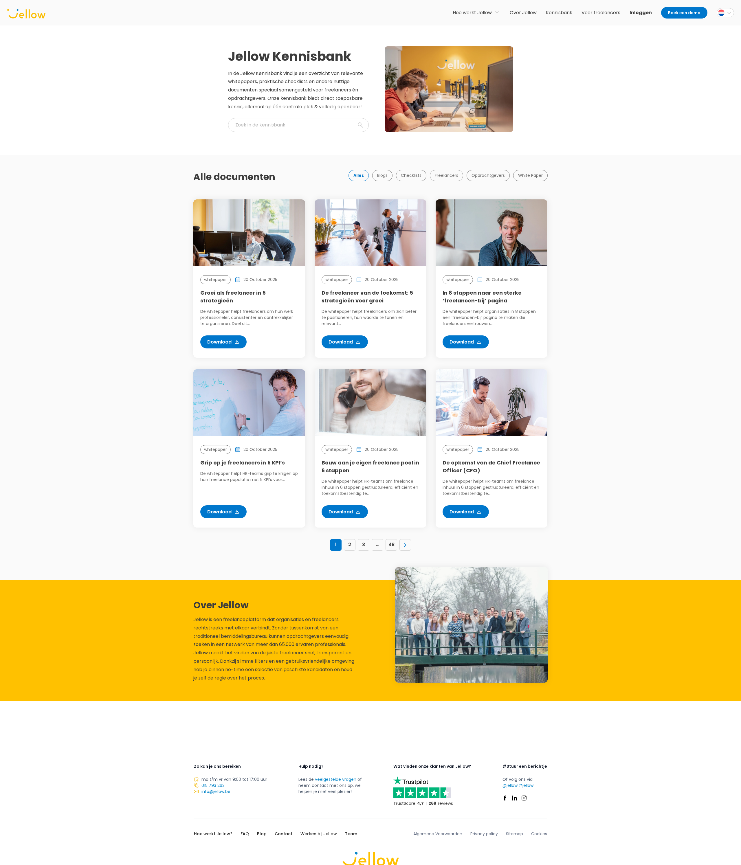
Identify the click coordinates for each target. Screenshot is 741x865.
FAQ (245, 834)
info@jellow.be (215, 791)
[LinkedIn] (514, 798)
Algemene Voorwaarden (437, 834)
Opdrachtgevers (488, 175)
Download (219, 342)
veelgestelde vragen (335, 779)
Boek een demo (684, 13)
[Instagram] (524, 798)
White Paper (530, 175)
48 (391, 544)
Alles (358, 175)
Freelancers (446, 175)
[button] (725, 12)
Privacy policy (484, 834)
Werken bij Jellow (318, 834)
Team (351, 834)
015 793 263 (213, 785)
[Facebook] (504, 798)
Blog (262, 834)
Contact (283, 834)
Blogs (382, 175)
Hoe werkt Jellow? (213, 834)
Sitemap (514, 834)
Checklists (411, 175)
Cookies (539, 834)
